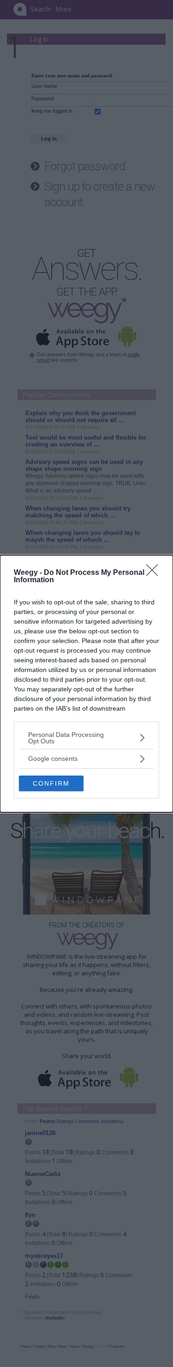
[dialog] (86, 683)
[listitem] (86, 737)
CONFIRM (51, 783)
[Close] (155, 573)
